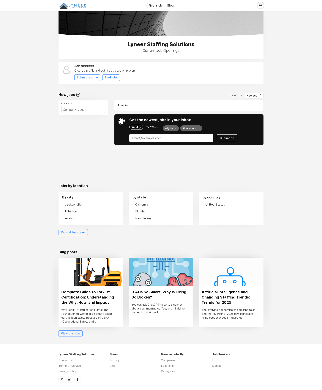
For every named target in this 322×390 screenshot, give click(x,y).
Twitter (62, 379)
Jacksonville (73, 204)
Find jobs (111, 77)
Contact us (66, 360)
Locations (167, 365)
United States (215, 204)
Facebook (78, 379)
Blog (170, 5)
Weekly (136, 127)
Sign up (217, 365)
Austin (69, 218)
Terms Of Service (70, 365)
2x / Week (152, 127)
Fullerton (71, 211)
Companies (168, 360)
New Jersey (143, 218)
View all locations (73, 232)
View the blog (70, 333)
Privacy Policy (67, 371)
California (141, 204)
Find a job (155, 5)
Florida (140, 211)
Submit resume (87, 77)
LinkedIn (70, 379)
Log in (216, 360)
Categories (168, 371)
